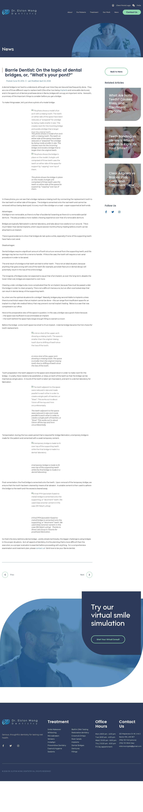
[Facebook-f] (106, 212)
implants (63, 90)
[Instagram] (119, 212)
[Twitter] (112, 212)
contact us (40, 548)
